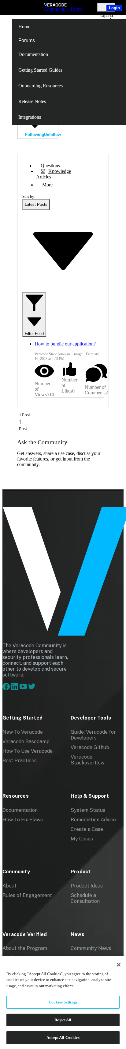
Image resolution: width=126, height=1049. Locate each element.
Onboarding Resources (40, 85)
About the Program (24, 948)
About (9, 886)
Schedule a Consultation (85, 898)
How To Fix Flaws (22, 820)
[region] (63, 1002)
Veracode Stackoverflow (87, 760)
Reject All (62, 1020)
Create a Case (87, 829)
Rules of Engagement (27, 895)
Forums (26, 40)
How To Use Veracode (27, 751)
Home (24, 26)
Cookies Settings (63, 1002)
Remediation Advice (93, 820)
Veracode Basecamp (26, 741)
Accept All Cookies (62, 1037)
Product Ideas (87, 886)
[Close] (118, 964)
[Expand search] (106, 7)
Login (114, 8)
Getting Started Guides (40, 70)
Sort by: (28, 196)
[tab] (50, 166)
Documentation (33, 54)
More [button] (47, 184)
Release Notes (32, 101)
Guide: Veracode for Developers (93, 735)
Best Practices (19, 761)
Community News (91, 948)
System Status (88, 810)
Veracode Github (90, 747)
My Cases (82, 839)
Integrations (29, 117)
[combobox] (36, 204)
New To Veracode (22, 732)
